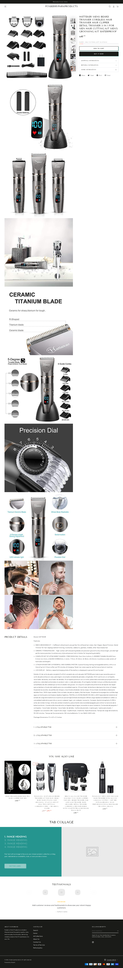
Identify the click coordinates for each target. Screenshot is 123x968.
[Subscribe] (117, 931)
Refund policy (37, 948)
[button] (110, 6)
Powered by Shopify (10, 962)
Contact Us (37, 942)
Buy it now (99, 54)
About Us (36, 939)
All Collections (38, 936)
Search (35, 930)
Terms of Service (39, 945)
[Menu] (5, 6)
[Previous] (30, 892)
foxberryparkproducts (15, 959)
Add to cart (99, 48)
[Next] (93, 892)
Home (35, 933)
